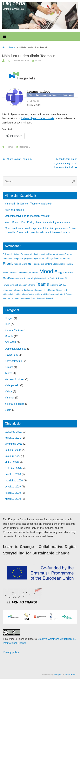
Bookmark (24, 147)
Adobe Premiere (21, 254)
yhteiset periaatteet (21, 298)
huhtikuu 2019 (13, 499)
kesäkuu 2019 (13, 493)
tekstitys (54, 285)
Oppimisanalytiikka (40, 278)
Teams (12, 47)
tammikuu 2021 (13, 443)
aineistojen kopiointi (39, 254)
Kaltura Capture (14, 330)
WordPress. (70, 674)
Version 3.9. (61, 290)
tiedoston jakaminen (33, 290)
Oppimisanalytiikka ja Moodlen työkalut (27, 216)
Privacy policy (11, 652)
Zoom (33, 298)
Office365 (68, 272)
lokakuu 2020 (12, 456)
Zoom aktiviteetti (45, 298)
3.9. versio (8, 254)
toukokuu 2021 (13, 431)
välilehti (38, 294)
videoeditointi (9, 294)
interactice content (43, 264)
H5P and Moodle (14, 210)
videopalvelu (22, 294)
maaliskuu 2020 (14, 480)
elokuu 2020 (12, 462)
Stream (31, 285)
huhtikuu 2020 (13, 474)
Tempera (58, 674)
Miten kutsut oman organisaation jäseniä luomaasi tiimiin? (65, 163)
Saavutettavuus (14, 361)
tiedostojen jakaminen (13, 290)
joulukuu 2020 (13, 450)
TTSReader (49, 290)
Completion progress (23, 258)
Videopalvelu (12, 385)
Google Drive (20, 264)
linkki (5, 272)
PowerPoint (8, 285)
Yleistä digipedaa (14, 404)
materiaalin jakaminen (28, 272)
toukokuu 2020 (13, 468)
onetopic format (23, 278)
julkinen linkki (59, 264)
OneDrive (9, 278)
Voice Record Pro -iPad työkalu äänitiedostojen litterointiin (38, 222)
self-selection (21, 285)
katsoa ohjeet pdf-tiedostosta (37, 118)
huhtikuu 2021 (13, 437)
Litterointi (13, 272)
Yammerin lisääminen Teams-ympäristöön (28, 203)
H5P (30, 263)
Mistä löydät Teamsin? (19, 159)
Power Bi (62, 278)
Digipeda (14, 3)
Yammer (7, 298)
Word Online (66, 294)
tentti (62, 284)
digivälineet (39, 258)
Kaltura (69, 264)
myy (60, 272)
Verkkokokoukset (14, 379)
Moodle (48, 271)
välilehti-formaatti (51, 294)
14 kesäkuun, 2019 (20, 60)
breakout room (56, 254)
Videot (31, 294)
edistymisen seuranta (58, 258)
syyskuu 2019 (13, 486)
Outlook (53, 278)
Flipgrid (8, 263)
